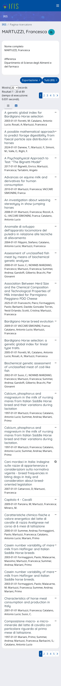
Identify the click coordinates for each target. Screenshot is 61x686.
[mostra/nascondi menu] (57, 5)
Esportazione (30, 80)
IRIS (4, 24)
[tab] (8, 105)
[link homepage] (11, 5)
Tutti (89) (49, 80)
